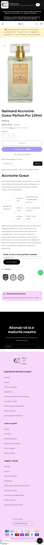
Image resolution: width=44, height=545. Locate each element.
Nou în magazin (9, 448)
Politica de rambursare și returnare (17, 396)
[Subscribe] (37, 346)
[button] (2, 24)
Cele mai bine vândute (12, 443)
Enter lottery (12, 262)
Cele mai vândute (10, 387)
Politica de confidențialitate (14, 406)
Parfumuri (7, 434)
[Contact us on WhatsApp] (40, 272)
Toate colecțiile (9, 453)
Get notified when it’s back (12, 159)
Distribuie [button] (7, 269)
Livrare (6, 382)
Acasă (6, 429)
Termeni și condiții (10, 401)
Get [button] (38, 4)
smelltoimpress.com (19, 538)
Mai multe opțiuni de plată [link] (22, 154)
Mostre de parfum (10, 439)
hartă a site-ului (10, 411)
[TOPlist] (3, 543)
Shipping (11, 127)
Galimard (5, 120)
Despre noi (8, 392)
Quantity (5, 131)
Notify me (38, 163)
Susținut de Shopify (29, 538)
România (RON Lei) (21, 523)
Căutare (7, 377)
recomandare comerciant (13, 415)
